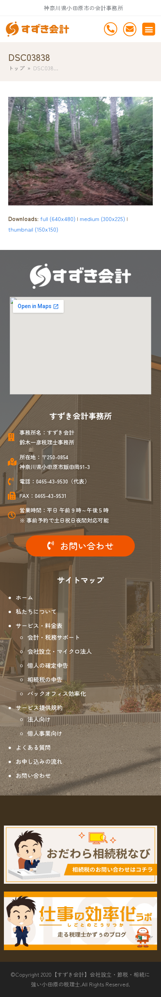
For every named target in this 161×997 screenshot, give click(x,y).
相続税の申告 (45, 679)
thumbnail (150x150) (33, 229)
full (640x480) (57, 218)
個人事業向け (45, 733)
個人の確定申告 (47, 665)
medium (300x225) (102, 218)
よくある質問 (33, 747)
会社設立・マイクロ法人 (59, 651)
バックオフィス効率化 (56, 693)
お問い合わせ (33, 775)
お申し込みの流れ (39, 761)
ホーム (24, 597)
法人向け (39, 719)
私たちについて (36, 611)
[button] (148, 29)
